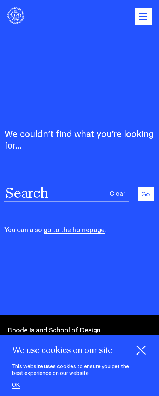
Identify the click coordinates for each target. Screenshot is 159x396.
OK (16, 385)
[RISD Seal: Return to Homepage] (15, 21)
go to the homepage (74, 229)
